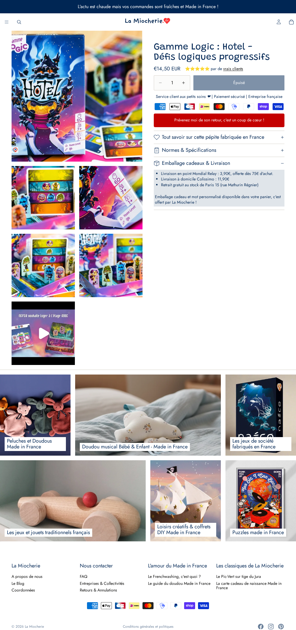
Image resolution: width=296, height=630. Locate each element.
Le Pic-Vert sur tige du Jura (238, 576)
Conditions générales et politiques (148, 626)
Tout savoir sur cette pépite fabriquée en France (213, 137)
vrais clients (233, 69)
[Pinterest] (281, 626)
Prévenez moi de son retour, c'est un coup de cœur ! (219, 120)
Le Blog (18, 583)
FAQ (83, 576)
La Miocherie (34, 626)
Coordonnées (23, 590)
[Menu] (6, 22)
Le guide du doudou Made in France (179, 583)
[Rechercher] (19, 22)
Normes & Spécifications (189, 150)
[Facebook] (260, 626)
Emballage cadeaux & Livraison (196, 163)
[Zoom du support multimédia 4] (43, 265)
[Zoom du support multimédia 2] (43, 197)
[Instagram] (270, 626)
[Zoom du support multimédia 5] (111, 265)
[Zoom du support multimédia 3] (111, 197)
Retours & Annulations (98, 590)
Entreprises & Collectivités (102, 583)
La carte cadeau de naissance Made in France (249, 585)
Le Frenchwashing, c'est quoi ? (174, 576)
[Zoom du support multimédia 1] (77, 96)
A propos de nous (27, 576)
